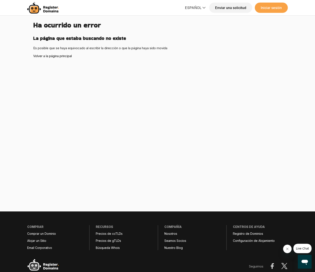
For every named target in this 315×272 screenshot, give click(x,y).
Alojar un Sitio (36, 240)
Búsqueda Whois (108, 248)
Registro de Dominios (248, 233)
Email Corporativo (39, 248)
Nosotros (170, 233)
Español (193, 8)
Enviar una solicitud (230, 8)
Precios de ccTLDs (109, 233)
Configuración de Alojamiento (254, 240)
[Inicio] (44, 8)
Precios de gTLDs (108, 240)
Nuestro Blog (173, 248)
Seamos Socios (175, 240)
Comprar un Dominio (41, 233)
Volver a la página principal (52, 56)
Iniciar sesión (271, 8)
